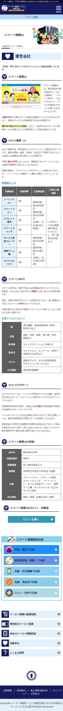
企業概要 (7, 690)
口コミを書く (31, 519)
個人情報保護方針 (39, 690)
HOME (5, 46)
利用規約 (21, 690)
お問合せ (35, 693)
